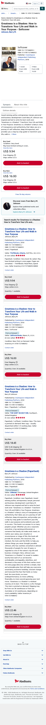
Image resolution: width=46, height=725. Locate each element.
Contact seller (9, 270)
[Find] (42, 8)
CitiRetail (13, 492)
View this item (7, 148)
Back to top (23, 644)
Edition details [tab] (9, 110)
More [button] (14, 134)
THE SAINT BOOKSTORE (19, 413)
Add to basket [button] (23, 163)
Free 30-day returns (23, 194)
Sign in (35, 3)
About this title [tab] (20, 104)
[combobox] (26, 8)
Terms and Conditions (37, 688)
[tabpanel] (22, 124)
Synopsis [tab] (6, 104)
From (23, 69)
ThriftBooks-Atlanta (17, 253)
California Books (16, 335)
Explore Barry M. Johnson (22, 212)
